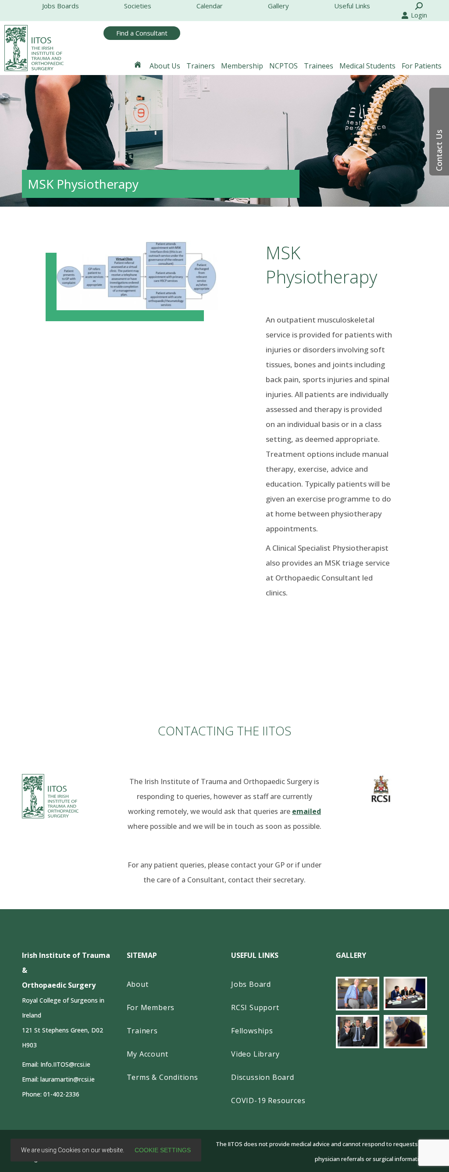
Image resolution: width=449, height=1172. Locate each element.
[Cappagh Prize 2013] (357, 1031)
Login (419, 15)
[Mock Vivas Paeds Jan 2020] (405, 993)
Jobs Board (251, 984)
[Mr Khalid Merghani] (405, 1031)
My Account (147, 1054)
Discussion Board (262, 1077)
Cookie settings (163, 1150)
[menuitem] (60, 6)
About (138, 984)
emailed (306, 811)
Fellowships (252, 1031)
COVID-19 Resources (268, 1100)
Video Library (255, 1054)
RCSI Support (255, 1007)
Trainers (142, 1031)
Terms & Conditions (162, 1077)
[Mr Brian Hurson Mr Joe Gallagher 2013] (357, 994)
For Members (151, 1007)
